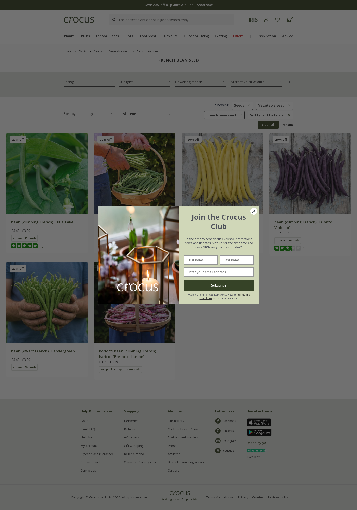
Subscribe (218, 285)
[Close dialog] (253, 211)
